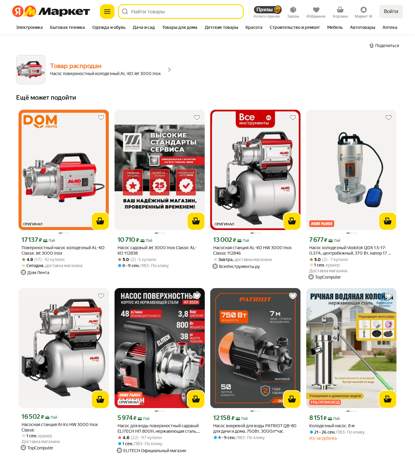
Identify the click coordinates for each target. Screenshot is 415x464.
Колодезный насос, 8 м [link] (332, 425)
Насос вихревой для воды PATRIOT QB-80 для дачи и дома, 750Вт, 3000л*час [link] (255, 428)
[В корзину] (100, 221)
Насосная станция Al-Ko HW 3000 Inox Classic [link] (60, 427)
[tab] (29, 28)
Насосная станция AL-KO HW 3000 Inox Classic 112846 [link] (252, 250)
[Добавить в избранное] (101, 117)
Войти (391, 11)
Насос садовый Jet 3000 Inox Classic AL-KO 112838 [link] (157, 250)
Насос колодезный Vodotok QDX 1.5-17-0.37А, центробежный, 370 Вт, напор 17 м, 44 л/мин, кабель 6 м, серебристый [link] (350, 250)
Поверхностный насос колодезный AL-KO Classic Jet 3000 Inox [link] (63, 250)
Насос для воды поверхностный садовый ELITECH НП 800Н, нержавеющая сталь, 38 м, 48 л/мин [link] (158, 428)
